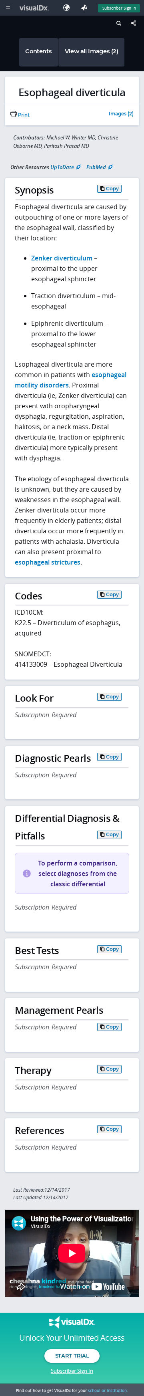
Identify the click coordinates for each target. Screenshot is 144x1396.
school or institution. (108, 1390)
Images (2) (121, 114)
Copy (112, 189)
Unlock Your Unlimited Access (71, 1338)
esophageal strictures (47, 562)
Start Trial (72, 1355)
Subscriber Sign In (119, 8)
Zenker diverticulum (61, 258)
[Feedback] (85, 8)
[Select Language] (68, 8)
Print (23, 115)
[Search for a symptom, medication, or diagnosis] (117, 24)
